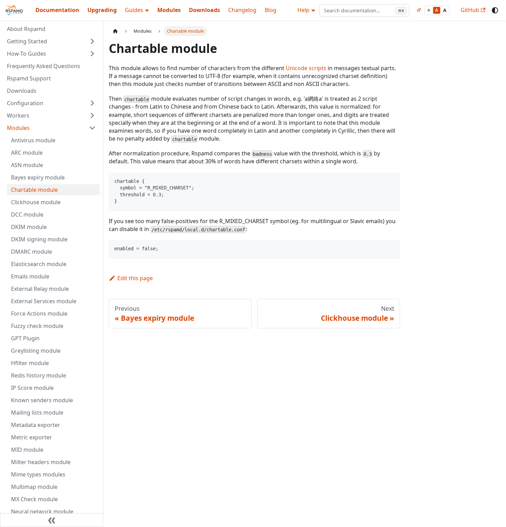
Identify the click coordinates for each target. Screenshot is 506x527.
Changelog (242, 10)
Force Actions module (39, 313)
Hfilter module (30, 363)
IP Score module (32, 388)
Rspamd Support (29, 78)
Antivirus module (33, 140)
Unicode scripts (306, 68)
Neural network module (42, 511)
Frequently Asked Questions (43, 66)
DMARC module (31, 251)
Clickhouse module (36, 202)
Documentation (57, 10)
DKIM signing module (39, 239)
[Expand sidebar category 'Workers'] (92, 115)
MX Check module (34, 499)
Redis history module (38, 375)
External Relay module (40, 289)
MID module (27, 449)
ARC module (27, 152)
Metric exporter (31, 437)
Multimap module (34, 487)
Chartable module (34, 190)
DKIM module (29, 227)
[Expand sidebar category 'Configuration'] (92, 103)
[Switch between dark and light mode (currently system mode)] (494, 10)
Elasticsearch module (38, 264)
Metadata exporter (35, 425)
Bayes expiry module (38, 177)
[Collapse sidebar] (51, 520)
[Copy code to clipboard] (391, 181)
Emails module (30, 276)
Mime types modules (38, 474)
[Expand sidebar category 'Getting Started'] (92, 41)
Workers (18, 115)
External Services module (43, 301)
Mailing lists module (37, 412)
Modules (169, 10)
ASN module (27, 165)
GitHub (470, 10)
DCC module (27, 214)
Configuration (25, 103)
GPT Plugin (25, 338)
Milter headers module (41, 462)
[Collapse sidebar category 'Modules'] (92, 127)
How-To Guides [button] (26, 53)
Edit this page (135, 278)
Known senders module (42, 400)
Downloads (204, 10)
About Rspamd (26, 29)
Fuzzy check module (37, 326)
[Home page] (115, 31)
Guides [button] (134, 10)
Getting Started (27, 41)
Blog (270, 10)
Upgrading (102, 10)
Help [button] (303, 10)
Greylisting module (36, 350)
